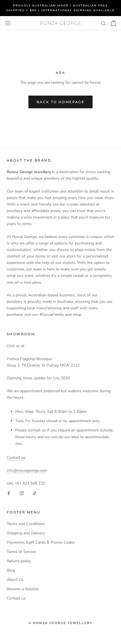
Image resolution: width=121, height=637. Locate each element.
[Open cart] (113, 23)
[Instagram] (22, 493)
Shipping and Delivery (26, 533)
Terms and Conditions (26, 523)
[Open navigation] (8, 23)
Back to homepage (60, 102)
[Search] (103, 23)
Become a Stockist (23, 589)
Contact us (16, 457)
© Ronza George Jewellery (61, 623)
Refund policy (19, 561)
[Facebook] (9, 493)
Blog (11, 570)
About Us (15, 579)
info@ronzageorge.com (27, 470)
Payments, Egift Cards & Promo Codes (41, 542)
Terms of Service (21, 551)
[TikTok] (35, 493)
